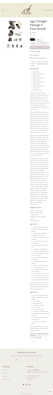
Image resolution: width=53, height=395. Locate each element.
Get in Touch (6, 373)
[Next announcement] (50, 1)
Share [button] (33, 342)
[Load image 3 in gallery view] (17, 46)
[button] (2, 10)
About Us (5, 370)
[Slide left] (4, 46)
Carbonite (33, 42)
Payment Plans (6, 379)
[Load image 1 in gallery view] (8, 46)
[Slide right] (24, 46)
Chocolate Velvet (43, 42)
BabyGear (24, 393)
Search (4, 376)
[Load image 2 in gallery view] (13, 46)
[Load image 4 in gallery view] (21, 46)
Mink (32, 39)
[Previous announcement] (2, 1)
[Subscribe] (37, 360)
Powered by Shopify (29, 393)
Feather (39, 39)
